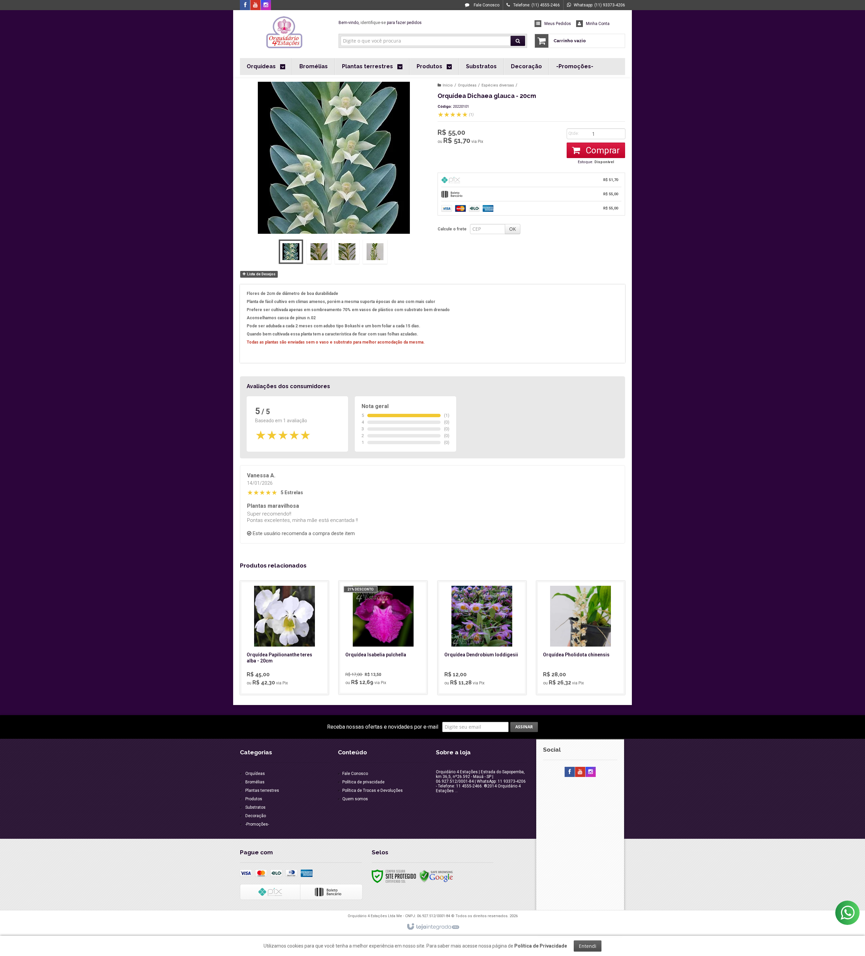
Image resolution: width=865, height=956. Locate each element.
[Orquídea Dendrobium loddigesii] (482, 637)
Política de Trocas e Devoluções (372, 790)
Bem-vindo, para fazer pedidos (380, 22)
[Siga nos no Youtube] (255, 5)
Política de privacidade (363, 782)
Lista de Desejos (260, 274)
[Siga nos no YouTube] (580, 772)
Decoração (255, 815)
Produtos (253, 799)
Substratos (255, 807)
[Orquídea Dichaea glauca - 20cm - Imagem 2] (319, 252)
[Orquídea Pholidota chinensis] (580, 637)
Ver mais (288, 662)
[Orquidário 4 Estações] (284, 32)
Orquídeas (467, 85)
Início (448, 85)
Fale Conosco (486, 5)
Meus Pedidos (557, 23)
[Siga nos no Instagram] (266, 5)
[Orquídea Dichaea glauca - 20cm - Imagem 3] (347, 252)
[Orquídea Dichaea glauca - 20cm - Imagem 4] (375, 252)
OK (512, 229)
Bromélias (255, 782)
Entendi (587, 946)
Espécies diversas (497, 85)
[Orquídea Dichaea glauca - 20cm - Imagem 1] (291, 252)
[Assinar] (524, 727)
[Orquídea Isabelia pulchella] (383, 637)
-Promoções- (257, 824)
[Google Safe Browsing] (436, 876)
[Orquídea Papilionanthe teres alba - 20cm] (284, 637)
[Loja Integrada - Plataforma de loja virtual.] (433, 927)
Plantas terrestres (262, 790)
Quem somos (355, 799)
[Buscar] (518, 41)
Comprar (602, 150)
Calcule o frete (452, 229)
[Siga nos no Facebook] (245, 5)
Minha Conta (598, 23)
